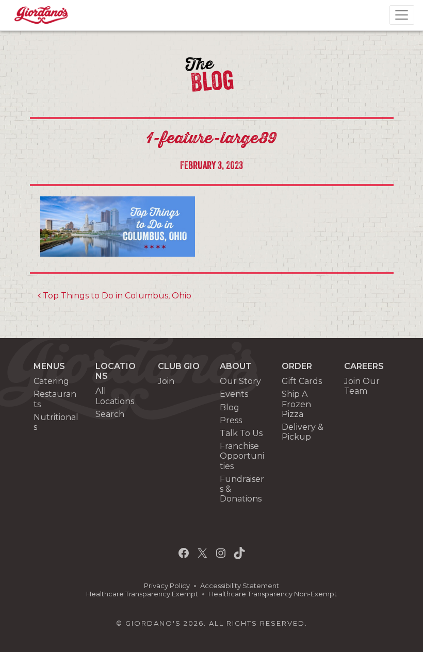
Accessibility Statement (239, 586)
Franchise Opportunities (242, 456)
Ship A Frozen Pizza (296, 404)
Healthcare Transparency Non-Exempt (272, 594)
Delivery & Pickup (302, 432)
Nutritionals (56, 422)
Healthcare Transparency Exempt (142, 594)
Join (166, 381)
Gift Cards (302, 381)
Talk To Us (241, 433)
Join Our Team (362, 386)
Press (231, 420)
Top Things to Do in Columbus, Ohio (116, 295)
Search (109, 414)
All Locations (114, 396)
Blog (229, 407)
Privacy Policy (167, 586)
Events (234, 394)
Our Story (240, 381)
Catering (51, 381)
